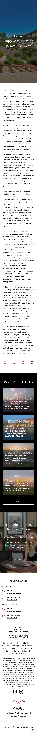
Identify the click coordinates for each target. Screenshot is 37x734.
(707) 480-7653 (12, 600)
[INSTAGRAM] (18, 702)
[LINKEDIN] (24, 702)
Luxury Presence (18, 716)
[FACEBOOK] (13, 702)
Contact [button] (18, 559)
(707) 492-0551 (12, 618)
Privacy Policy (27, 727)
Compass (14, 662)
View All (18, 502)
